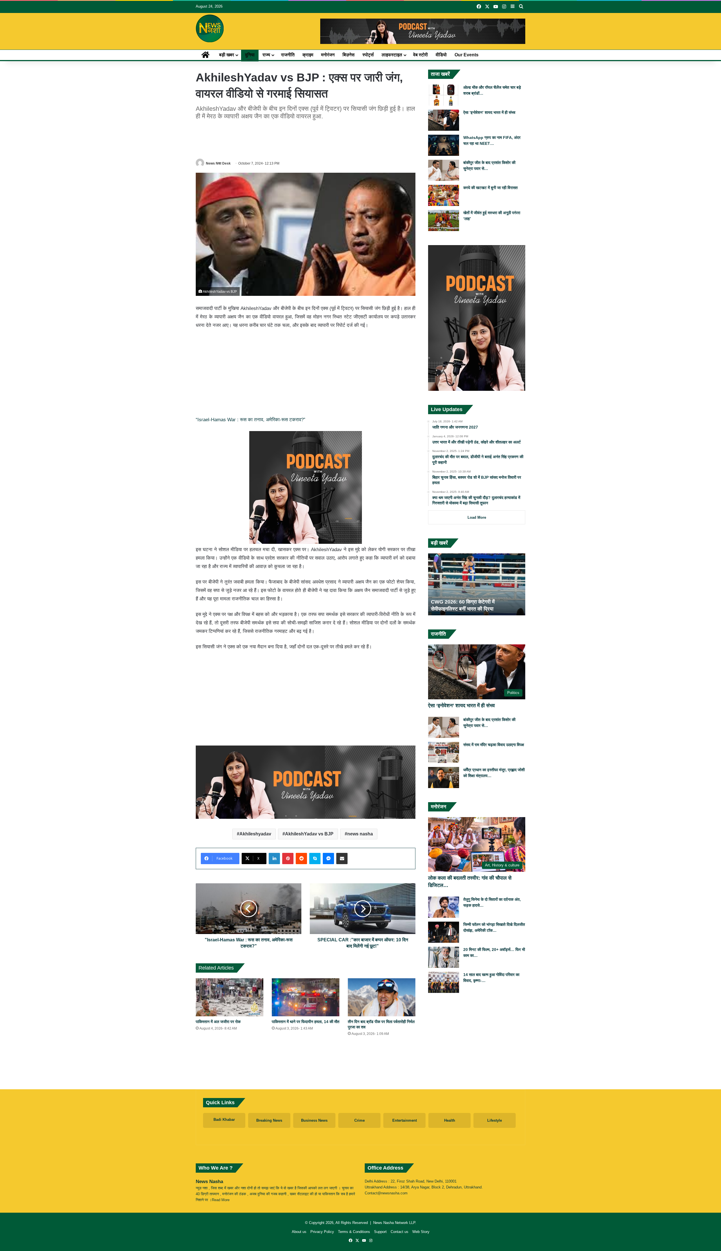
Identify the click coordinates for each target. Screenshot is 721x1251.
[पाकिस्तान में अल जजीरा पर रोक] (229, 997)
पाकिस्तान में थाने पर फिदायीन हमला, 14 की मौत (305, 1021)
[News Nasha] (210, 28)
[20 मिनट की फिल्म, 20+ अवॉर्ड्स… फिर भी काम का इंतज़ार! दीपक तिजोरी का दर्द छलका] (443, 957)
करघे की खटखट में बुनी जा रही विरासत (490, 187)
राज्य (266, 54)
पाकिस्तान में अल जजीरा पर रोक (218, 1021)
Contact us (399, 1232)
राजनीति (288, 54)
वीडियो (441, 54)
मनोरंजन (328, 54)
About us (299, 1232)
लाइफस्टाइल (392, 54)
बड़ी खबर (226, 54)
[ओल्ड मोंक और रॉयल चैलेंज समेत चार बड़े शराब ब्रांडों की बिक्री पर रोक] (443, 95)
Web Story (421, 1232)
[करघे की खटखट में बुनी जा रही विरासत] (443, 195)
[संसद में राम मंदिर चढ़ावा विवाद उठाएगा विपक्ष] (443, 752)
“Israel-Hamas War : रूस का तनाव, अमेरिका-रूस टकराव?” (250, 419)
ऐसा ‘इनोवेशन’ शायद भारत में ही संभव (489, 112)
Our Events (467, 54)
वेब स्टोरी (420, 54)
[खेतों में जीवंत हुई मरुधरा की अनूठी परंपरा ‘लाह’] (443, 220)
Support (380, 1232)
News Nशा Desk (218, 163)
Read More (221, 1200)
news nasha (360, 833)
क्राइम (307, 54)
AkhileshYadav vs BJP (309, 833)
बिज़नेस (348, 54)
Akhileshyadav (255, 833)
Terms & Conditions (354, 1232)
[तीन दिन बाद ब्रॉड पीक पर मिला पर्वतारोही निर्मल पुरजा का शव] (381, 997)
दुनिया (250, 54)
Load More (477, 517)
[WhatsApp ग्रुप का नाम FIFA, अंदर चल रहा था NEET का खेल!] (443, 145)
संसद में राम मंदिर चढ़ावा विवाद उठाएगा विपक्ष (493, 744)
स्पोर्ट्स (368, 54)
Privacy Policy (322, 1232)
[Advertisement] (305, 138)
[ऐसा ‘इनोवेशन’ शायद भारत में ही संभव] (443, 120)
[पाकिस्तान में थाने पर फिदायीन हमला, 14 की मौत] (305, 997)
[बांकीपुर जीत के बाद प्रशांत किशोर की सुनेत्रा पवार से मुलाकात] (443, 170)
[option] (476, 584)
